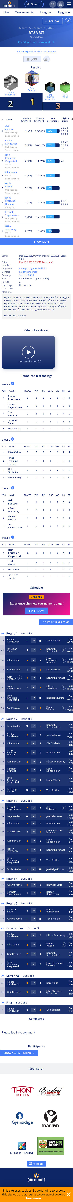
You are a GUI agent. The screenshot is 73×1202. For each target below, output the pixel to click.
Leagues (46, 12)
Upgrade (64, 12)
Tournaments (24, 12)
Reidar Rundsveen (28, 271)
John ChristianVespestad (50, 97)
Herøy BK (9, 207)
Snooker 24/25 (26, 275)
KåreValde (65, 95)
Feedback (38, 1163)
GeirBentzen (32, 89)
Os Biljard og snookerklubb (36, 42)
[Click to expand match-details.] (33, 640)
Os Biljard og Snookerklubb (33, 268)
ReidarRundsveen (10, 93)
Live (6, 12)
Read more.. (34, 1198)
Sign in (35, 4)
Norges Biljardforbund (28, 51)
